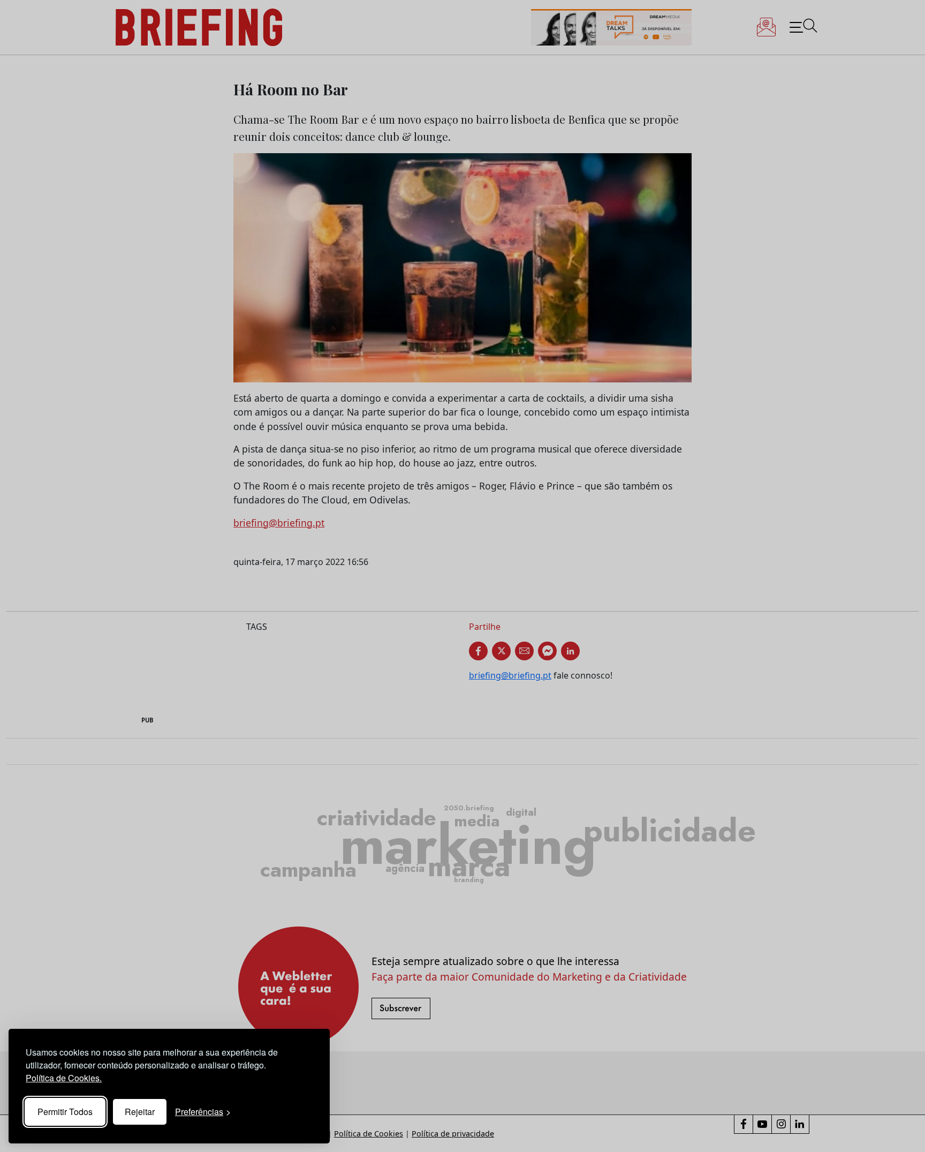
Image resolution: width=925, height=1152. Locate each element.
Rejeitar (140, 1111)
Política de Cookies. (64, 1078)
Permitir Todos (65, 1111)
